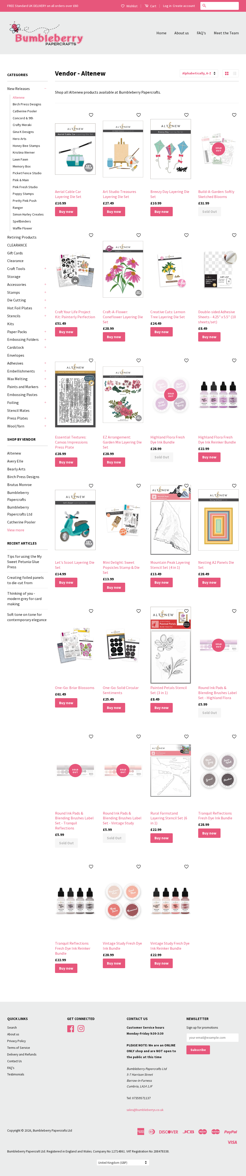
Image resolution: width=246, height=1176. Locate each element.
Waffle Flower (22, 228)
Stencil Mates (18, 410)
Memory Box (22, 166)
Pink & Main (21, 180)
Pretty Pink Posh (25, 200)
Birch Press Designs (27, 104)
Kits (10, 323)
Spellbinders (22, 221)
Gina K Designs (23, 132)
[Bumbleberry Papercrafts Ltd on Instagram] (81, 1028)
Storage (13, 276)
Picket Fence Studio (27, 173)
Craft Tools (16, 268)
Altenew (19, 97)
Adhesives (15, 363)
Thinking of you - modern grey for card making (24, 598)
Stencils (13, 315)
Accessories (16, 284)
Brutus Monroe (19, 484)
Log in (167, 6)
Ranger (18, 207)
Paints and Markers (22, 386)
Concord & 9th (23, 118)
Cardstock (15, 347)
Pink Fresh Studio (25, 187)
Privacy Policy (16, 1041)
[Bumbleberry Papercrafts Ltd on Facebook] (70, 1028)
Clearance (15, 260)
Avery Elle (15, 461)
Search (12, 1028)
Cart (152, 6)
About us (181, 32)
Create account (184, 6)
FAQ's (201, 32)
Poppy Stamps (23, 194)
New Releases (18, 88)
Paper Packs (17, 331)
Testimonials (15, 1074)
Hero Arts (19, 139)
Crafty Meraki (22, 125)
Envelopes (15, 355)
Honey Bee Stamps (26, 146)
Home (161, 32)
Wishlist (131, 6)
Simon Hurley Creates (28, 214)
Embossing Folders (23, 339)
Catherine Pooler (25, 111)
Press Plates (17, 418)
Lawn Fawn (20, 159)
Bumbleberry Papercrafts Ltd (52, 1130)
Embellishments (21, 371)
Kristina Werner (24, 152)
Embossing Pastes (22, 394)
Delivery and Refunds (21, 1054)
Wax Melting (17, 378)
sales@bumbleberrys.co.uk (145, 1110)
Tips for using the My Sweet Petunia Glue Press (24, 562)
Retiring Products (22, 237)
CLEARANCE (17, 245)
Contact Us (14, 1061)
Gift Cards (15, 253)
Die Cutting (16, 300)
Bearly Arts (16, 469)
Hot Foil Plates (19, 308)
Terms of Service (18, 1048)
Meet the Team (226, 32)
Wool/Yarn (15, 426)
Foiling (13, 402)
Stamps (13, 292)
